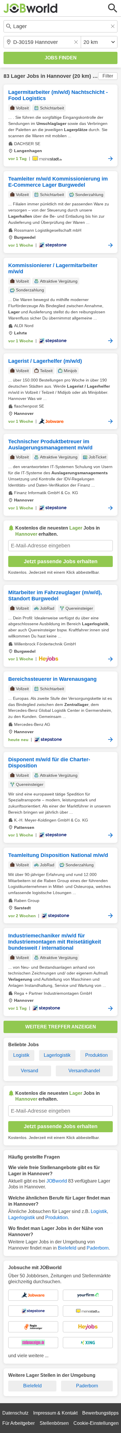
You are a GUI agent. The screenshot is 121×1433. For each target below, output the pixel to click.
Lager (18, 76)
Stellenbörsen (54, 1423)
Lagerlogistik (57, 1055)
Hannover (59, 76)
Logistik (21, 1055)
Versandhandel (84, 1070)
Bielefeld (67, 1247)
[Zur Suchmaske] (112, 8)
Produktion (96, 1055)
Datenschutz (15, 1412)
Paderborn (98, 1247)
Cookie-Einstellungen (96, 1423)
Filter (107, 75)
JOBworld (56, 1180)
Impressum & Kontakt (55, 1412)
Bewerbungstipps (100, 1412)
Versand (29, 1070)
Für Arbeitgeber (18, 1423)
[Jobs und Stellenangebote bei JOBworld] (31, 8)
